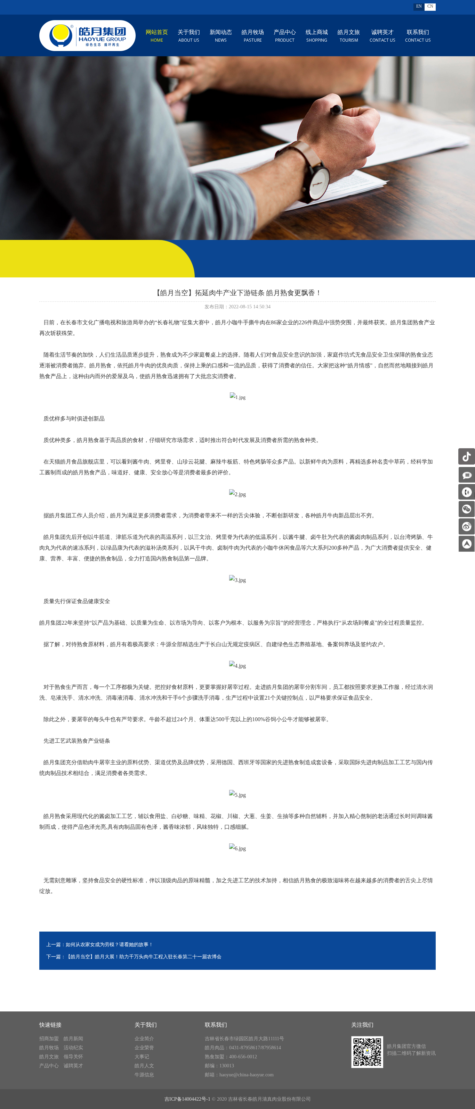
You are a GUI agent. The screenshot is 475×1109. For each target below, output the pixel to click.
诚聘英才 (382, 36)
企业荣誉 (144, 1047)
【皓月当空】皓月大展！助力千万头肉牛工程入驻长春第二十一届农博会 (144, 956)
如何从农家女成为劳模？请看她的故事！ (109, 944)
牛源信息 (144, 1074)
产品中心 (285, 36)
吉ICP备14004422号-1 (187, 1099)
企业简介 (144, 1038)
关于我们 (189, 36)
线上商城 (317, 36)
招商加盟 (49, 1038)
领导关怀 (73, 1056)
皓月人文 (144, 1065)
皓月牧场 (253, 36)
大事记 (142, 1056)
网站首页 (157, 36)
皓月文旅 (349, 36)
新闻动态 (221, 36)
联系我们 (418, 36)
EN (419, 6)
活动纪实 (73, 1047)
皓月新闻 (73, 1038)
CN (430, 6)
